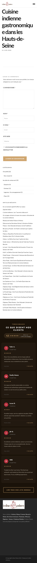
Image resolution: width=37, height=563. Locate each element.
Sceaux (11, 519)
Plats (5, 196)
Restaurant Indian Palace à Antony (13, 220)
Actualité (5, 171)
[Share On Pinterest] (10, 559)
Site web (6, 136)
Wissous (27, 516)
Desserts (6, 184)
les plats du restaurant (9, 180)
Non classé (7, 176)
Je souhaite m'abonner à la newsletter (15, 148)
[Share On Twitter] (7, 559)
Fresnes (22, 514)
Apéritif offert (7, 209)
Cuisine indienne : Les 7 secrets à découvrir (15, 212)
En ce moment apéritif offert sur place (14, 207)
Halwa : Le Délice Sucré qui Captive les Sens (15, 239)
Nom (5, 113)
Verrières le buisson (12, 516)
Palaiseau (22, 516)
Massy (18, 514)
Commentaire (9, 87)
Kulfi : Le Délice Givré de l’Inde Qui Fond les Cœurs (18, 252)
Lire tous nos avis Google (19, 490)
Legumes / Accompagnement (12, 192)
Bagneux (5, 519)
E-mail (6, 125)
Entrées (6, 188)
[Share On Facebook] (4, 559)
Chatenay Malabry (18, 519)
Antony (13, 514)
